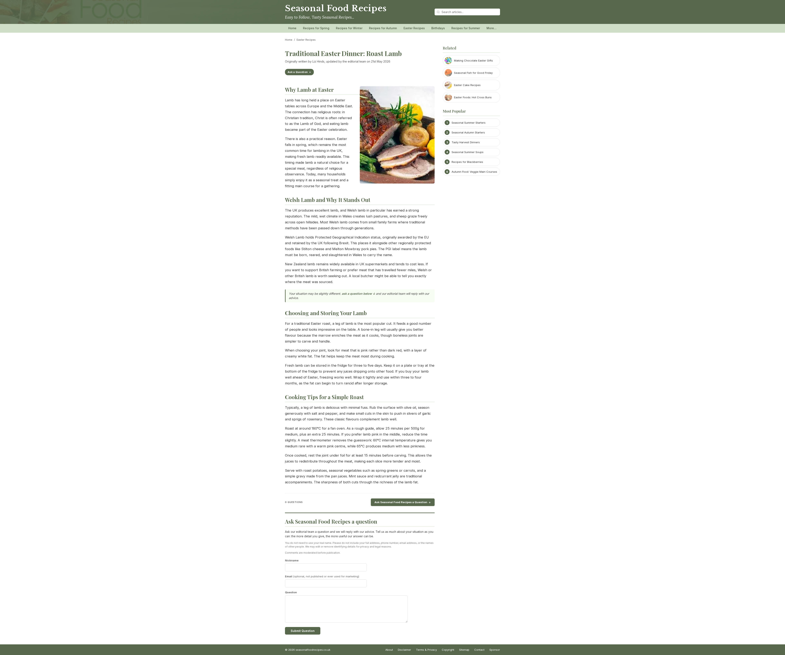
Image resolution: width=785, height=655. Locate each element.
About (389, 649)
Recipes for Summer (465, 28)
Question (291, 592)
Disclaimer (404, 649)
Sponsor (494, 649)
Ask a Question (298, 72)
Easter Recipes (414, 28)
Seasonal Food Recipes (335, 8)
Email (322, 576)
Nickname (291, 560)
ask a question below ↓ (358, 293)
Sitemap (464, 649)
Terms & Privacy (426, 649)
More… (492, 28)
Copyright (448, 649)
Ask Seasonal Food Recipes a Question (401, 502)
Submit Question (303, 631)
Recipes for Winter (349, 28)
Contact (479, 649)
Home (292, 28)
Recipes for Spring (316, 28)
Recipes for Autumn (383, 28)
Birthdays (438, 28)
